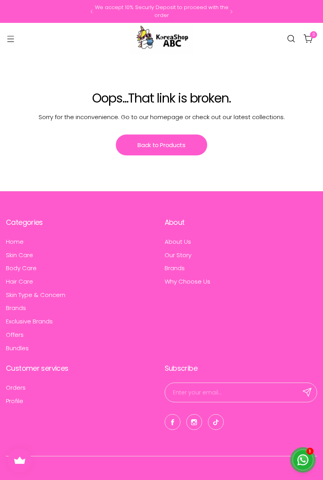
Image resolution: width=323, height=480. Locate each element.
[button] (92, 12)
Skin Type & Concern (35, 295)
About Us (178, 241)
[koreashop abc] (161, 39)
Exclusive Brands (29, 321)
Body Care (21, 268)
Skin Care (19, 255)
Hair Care (19, 281)
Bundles (17, 348)
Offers (15, 335)
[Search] (291, 38)
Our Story (178, 255)
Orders (16, 387)
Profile (14, 401)
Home (15, 241)
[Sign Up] (307, 392)
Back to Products (161, 145)
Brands (16, 308)
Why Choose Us (187, 281)
